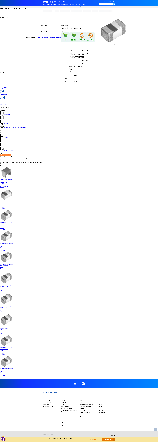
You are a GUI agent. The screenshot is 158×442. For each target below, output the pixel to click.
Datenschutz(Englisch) (59, 432)
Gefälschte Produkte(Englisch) (48, 434)
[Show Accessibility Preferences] (3, 439)
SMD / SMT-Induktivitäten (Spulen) (66, 6)
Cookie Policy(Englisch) (68, 432)
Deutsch (105, 1)
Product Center (62, 1)
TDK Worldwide (112, 1)
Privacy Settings (76, 432)
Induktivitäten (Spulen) (56, 6)
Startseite (44, 6)
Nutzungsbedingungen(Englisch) (48, 432)
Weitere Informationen (95, 439)
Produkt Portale (49, 6)
